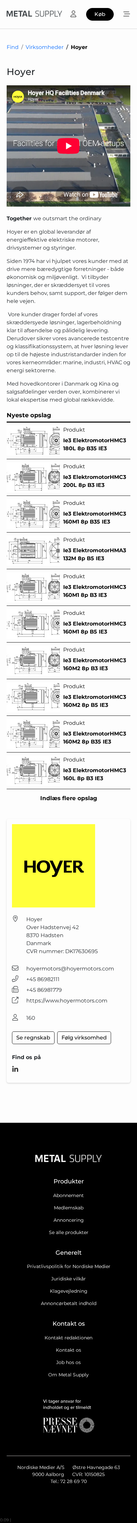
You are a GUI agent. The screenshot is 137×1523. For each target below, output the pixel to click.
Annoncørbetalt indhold (68, 1303)
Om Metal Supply (68, 1375)
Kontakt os (68, 1350)
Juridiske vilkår (68, 1279)
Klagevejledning (68, 1291)
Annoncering (69, 1220)
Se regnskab (33, 1037)
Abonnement (68, 1195)
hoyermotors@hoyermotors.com (70, 968)
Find (13, 47)
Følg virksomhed (84, 1037)
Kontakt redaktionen (68, 1338)
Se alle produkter (68, 1232)
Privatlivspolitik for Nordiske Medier (68, 1266)
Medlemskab (68, 1208)
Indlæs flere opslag (68, 798)
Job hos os (68, 1362)
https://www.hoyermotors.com (66, 1000)
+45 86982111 (43, 979)
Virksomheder (45, 47)
